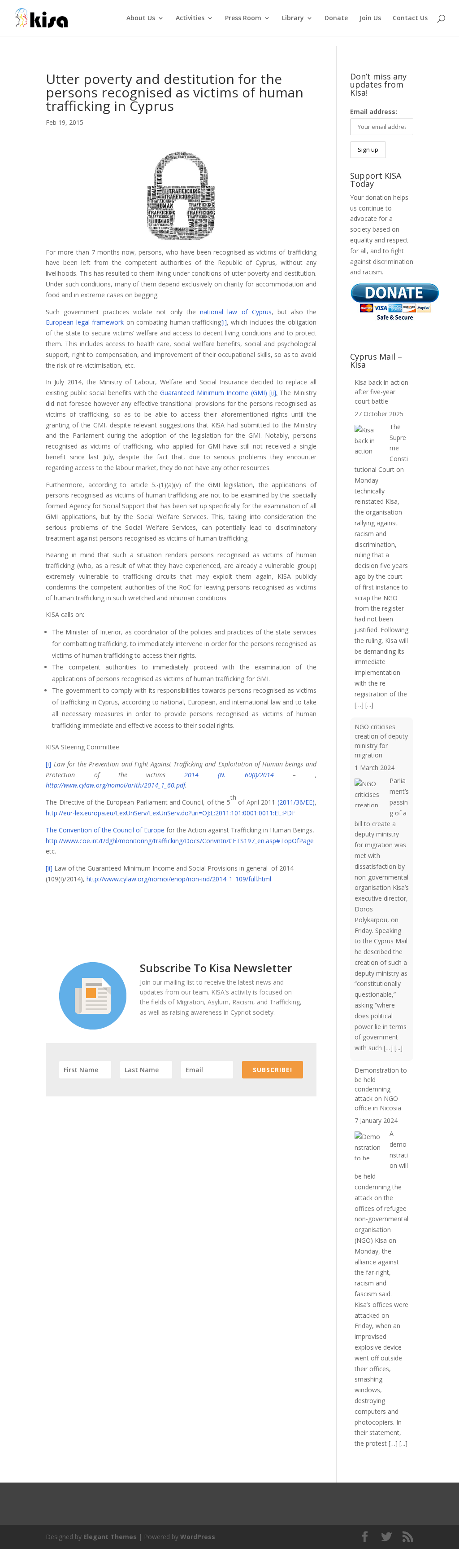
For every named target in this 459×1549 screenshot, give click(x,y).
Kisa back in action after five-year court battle (381, 391)
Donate (336, 18)
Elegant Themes (110, 1536)
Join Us (370, 18)
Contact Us (410, 18)
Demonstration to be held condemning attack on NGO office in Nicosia (381, 1089)
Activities (190, 18)
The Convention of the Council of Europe (105, 830)
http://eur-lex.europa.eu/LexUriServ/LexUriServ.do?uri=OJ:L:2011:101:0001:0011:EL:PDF (170, 813)
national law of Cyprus (235, 312)
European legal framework (85, 322)
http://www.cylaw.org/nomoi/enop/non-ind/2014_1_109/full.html (179, 879)
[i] (224, 322)
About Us (140, 18)
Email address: (373, 111)
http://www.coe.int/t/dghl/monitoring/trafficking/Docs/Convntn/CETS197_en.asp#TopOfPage (180, 840)
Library (293, 18)
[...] (369, 704)
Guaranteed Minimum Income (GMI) (213, 392)
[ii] (272, 392)
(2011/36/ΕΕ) (296, 802)
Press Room (243, 18)
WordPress (197, 1536)
